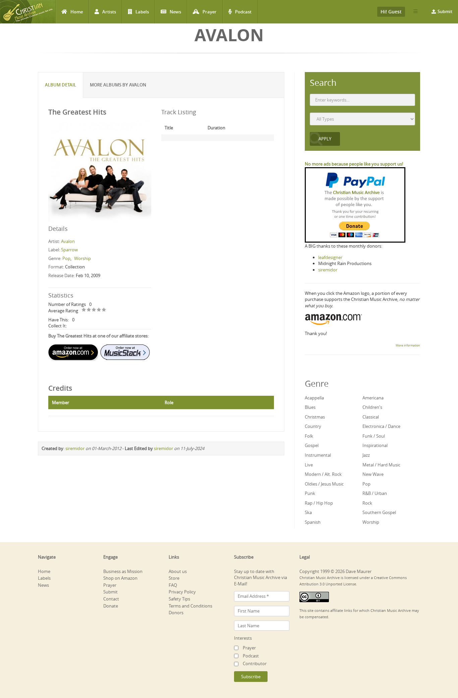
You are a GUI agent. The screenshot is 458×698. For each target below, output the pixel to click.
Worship (82, 258)
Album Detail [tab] (60, 85)
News (175, 12)
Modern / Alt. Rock (323, 474)
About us (178, 571)
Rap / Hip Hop (319, 503)
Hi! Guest (391, 11)
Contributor (255, 663)
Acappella (314, 398)
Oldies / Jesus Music (324, 484)
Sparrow (69, 250)
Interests (243, 638)
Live (309, 465)
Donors (176, 613)
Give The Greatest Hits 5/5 (104, 310)
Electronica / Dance (381, 426)
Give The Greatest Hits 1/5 (84, 310)
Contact (111, 599)
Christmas (315, 417)
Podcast (243, 12)
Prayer (210, 12)
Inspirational (375, 445)
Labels (142, 12)
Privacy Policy (182, 592)
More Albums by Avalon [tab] (118, 85)
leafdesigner (330, 257)
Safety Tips (179, 599)
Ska (308, 512)
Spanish (313, 522)
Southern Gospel (379, 512)
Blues (310, 407)
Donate (110, 606)
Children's (372, 407)
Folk (309, 436)
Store (174, 578)
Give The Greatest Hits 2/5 (89, 310)
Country (313, 426)
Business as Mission (122, 571)
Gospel (312, 445)
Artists (109, 12)
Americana (373, 398)
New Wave (373, 474)
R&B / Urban (374, 493)
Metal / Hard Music (381, 465)
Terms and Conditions (190, 606)
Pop (66, 258)
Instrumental (318, 455)
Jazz (366, 455)
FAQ (173, 585)
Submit (445, 11)
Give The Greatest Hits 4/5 (99, 310)
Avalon (68, 241)
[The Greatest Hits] (99, 171)
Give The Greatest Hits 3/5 (94, 310)
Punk (310, 493)
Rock (367, 503)
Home (76, 12)
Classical (370, 417)
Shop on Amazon (120, 578)
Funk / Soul (373, 436)
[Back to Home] (27, 11)
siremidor (74, 448)
